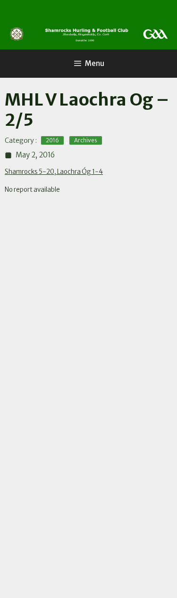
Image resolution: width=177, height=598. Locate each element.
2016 (52, 140)
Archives (85, 140)
